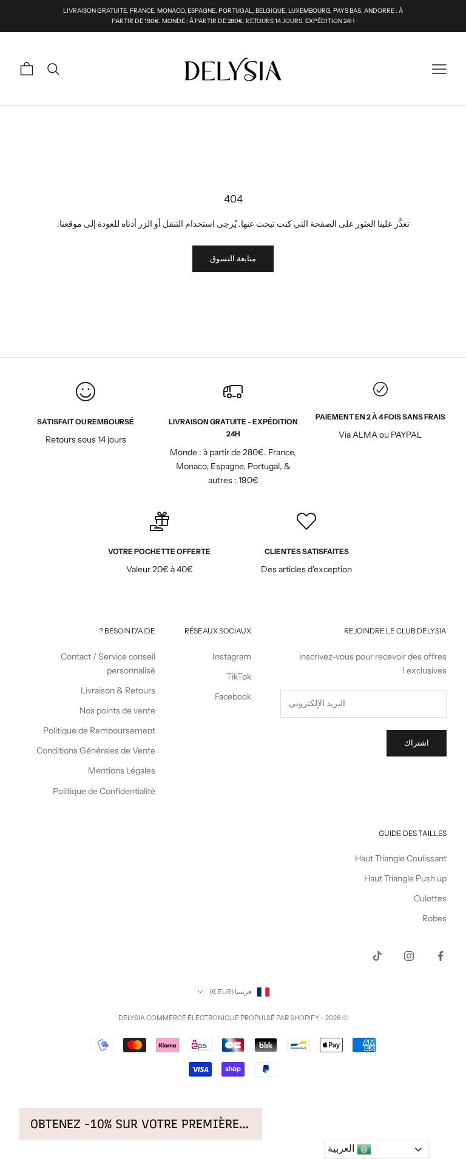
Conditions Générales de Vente (95, 750)
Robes (434, 918)
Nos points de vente (117, 710)
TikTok (238, 676)
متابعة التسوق (233, 258)
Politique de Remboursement (99, 730)
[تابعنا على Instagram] (409, 956)
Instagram (231, 656)
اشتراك (416, 742)
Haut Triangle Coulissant (401, 858)
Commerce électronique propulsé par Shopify (232, 1018)
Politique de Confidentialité (104, 791)
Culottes (430, 898)
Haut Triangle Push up (405, 878)
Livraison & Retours (118, 690)
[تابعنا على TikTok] (377, 956)
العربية (342, 1148)
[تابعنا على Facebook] (440, 956)
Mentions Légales (121, 770)
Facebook (233, 696)
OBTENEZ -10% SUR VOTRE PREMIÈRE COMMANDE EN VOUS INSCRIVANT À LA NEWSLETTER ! (140, 1124)
